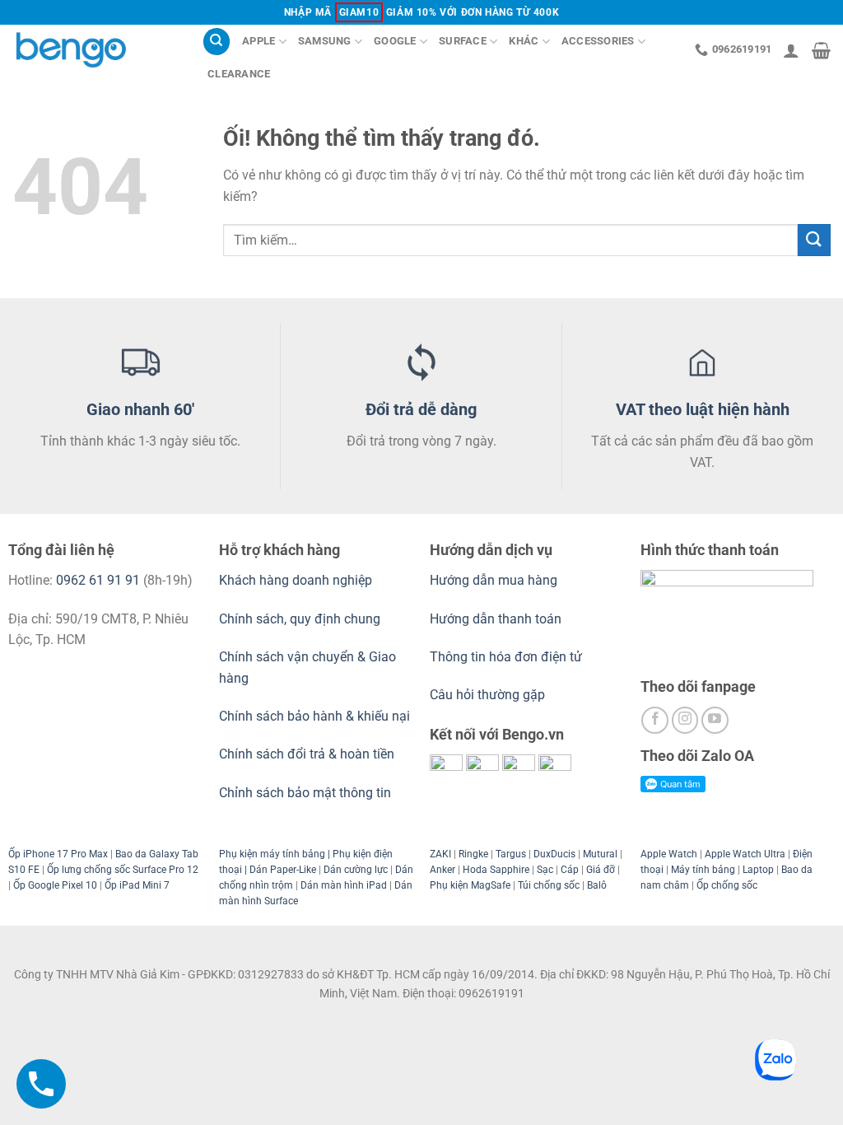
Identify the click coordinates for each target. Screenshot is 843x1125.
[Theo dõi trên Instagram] (685, 720)
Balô (597, 885)
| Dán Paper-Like (279, 869)
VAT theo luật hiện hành (702, 409)
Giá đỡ (600, 869)
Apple (258, 41)
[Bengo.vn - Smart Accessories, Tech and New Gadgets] (94, 49)
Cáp (570, 869)
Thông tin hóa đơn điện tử (506, 657)
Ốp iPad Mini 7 (137, 885)
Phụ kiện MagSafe (470, 885)
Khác (523, 41)
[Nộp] (814, 240)
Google (395, 41)
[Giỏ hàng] (821, 50)
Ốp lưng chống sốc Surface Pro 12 (122, 869)
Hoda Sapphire (496, 869)
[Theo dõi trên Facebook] (654, 720)
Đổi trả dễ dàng (421, 409)
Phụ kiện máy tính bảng (272, 854)
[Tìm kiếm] (216, 41)
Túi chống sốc (549, 885)
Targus (511, 854)
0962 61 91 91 (98, 580)
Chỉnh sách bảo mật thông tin (305, 793)
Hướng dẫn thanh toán (495, 619)
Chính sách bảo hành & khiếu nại (314, 716)
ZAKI (440, 854)
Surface (463, 41)
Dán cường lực (356, 869)
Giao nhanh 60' (140, 409)
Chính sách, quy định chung (299, 619)
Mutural (600, 854)
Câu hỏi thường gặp (487, 695)
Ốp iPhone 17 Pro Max (58, 854)
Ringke (473, 854)
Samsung (325, 41)
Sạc (545, 869)
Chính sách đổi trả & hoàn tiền (306, 754)
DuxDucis (554, 854)
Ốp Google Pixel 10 (55, 885)
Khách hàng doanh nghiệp (295, 580)
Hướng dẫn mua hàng (495, 580)
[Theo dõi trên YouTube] (715, 720)
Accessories (598, 41)
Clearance (238, 74)
